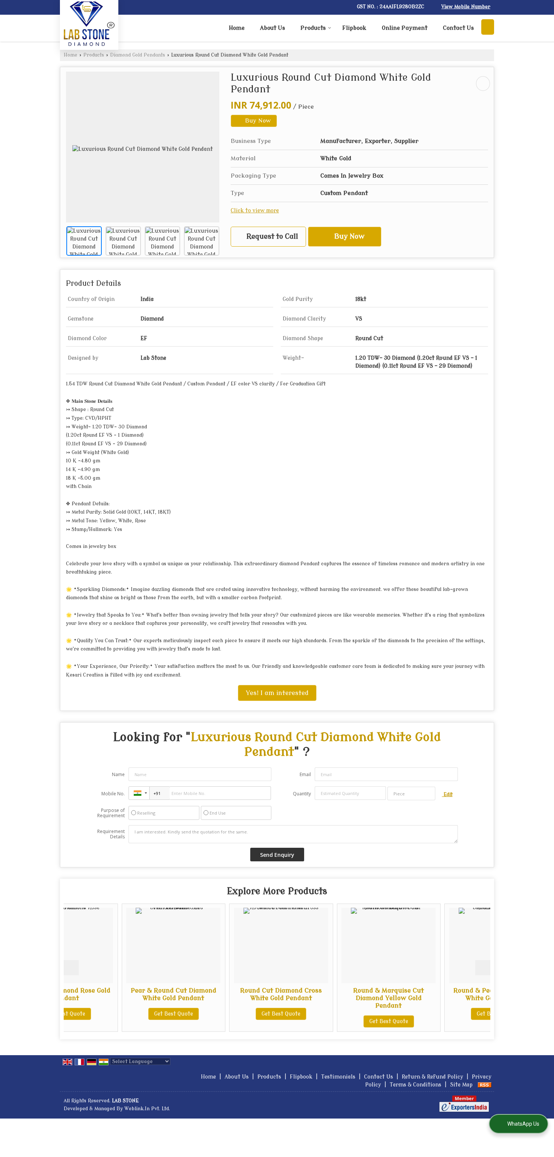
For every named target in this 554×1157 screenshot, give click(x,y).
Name (118, 774)
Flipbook (354, 28)
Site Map (461, 1085)
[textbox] (411, 793)
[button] (465, 6)
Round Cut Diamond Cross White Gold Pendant (226, 994)
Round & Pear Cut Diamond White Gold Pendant (441, 994)
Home (237, 28)
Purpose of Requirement (111, 813)
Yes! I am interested (277, 693)
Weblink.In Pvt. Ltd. (147, 1108)
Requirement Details (111, 834)
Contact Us (458, 28)
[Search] (487, 27)
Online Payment (404, 28)
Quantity (302, 793)
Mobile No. (113, 793)
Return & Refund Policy (432, 1077)
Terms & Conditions (415, 1085)
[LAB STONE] (89, 24)
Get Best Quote (118, 1014)
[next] (482, 967)
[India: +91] (139, 793)
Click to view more (255, 210)
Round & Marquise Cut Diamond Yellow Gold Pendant (333, 998)
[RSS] (484, 1085)
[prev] (71, 967)
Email (305, 774)
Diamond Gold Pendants (137, 55)
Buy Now (257, 120)
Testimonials (338, 1077)
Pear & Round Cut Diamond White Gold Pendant (118, 994)
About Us (272, 28)
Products (313, 28)
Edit (447, 794)
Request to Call (271, 237)
